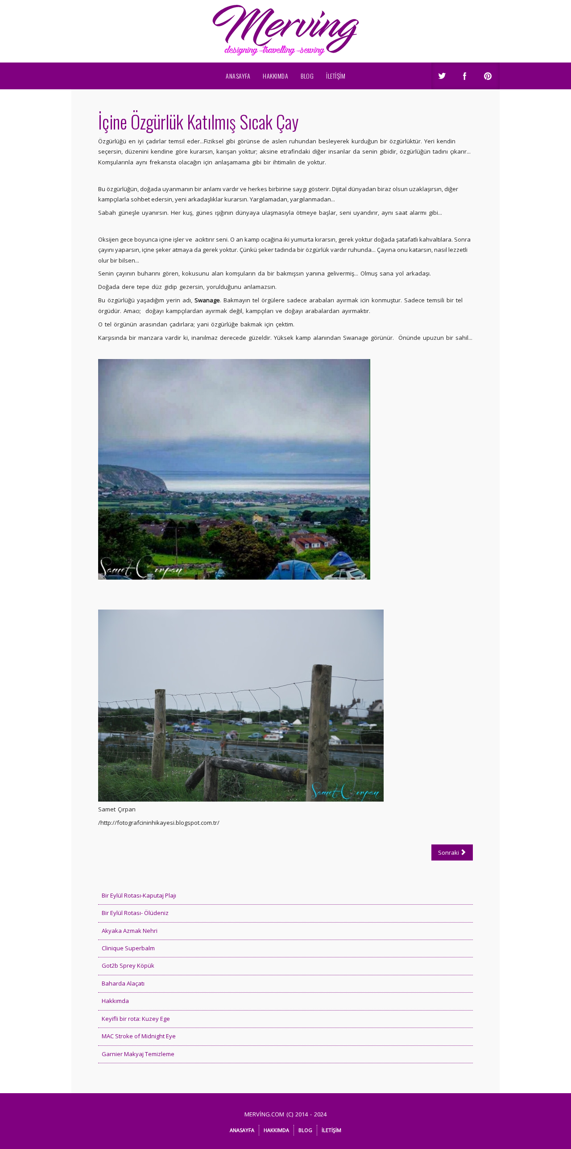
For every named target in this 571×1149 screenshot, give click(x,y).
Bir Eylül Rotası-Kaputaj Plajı (139, 895)
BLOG (307, 75)
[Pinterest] (488, 76)
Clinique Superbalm (128, 948)
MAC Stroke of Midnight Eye (139, 1036)
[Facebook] (465, 76)
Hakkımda (115, 1001)
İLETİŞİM (335, 75)
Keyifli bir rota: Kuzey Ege (136, 1019)
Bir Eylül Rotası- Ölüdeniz (135, 913)
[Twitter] (442, 76)
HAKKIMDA (275, 75)
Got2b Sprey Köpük (128, 965)
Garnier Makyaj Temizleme (138, 1054)
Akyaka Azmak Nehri (129, 931)
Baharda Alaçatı (123, 983)
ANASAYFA (238, 75)
